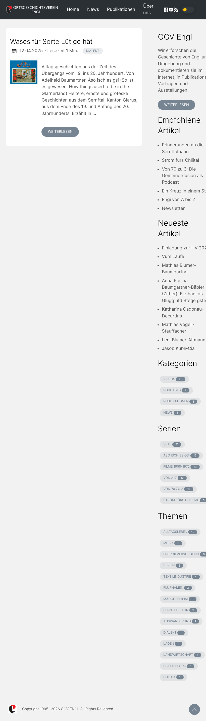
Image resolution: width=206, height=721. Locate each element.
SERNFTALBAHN (178, 610)
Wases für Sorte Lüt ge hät (51, 42)
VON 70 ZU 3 (176, 489)
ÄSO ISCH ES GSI (179, 455)
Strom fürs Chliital (180, 160)
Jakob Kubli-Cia (178, 348)
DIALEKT (172, 633)
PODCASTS (174, 390)
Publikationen (121, 9)
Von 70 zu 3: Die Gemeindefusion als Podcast (182, 176)
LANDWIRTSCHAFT (180, 655)
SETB (170, 444)
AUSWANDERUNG (179, 621)
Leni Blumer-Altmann (183, 340)
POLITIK (172, 677)
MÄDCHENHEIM (178, 599)
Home (73, 9)
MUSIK (171, 543)
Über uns (148, 9)
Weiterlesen (60, 131)
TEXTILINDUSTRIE (180, 577)
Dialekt (92, 51)
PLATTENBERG (177, 666)
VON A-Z (173, 478)
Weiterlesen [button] (176, 105)
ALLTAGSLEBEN (178, 532)
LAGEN (171, 644)
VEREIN (171, 565)
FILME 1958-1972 (179, 467)
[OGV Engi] (34, 9)
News (93, 9)
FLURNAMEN (176, 588)
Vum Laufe (173, 256)
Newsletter (173, 208)
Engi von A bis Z (178, 199)
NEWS (170, 413)
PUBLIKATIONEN (178, 401)
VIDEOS (172, 379)
